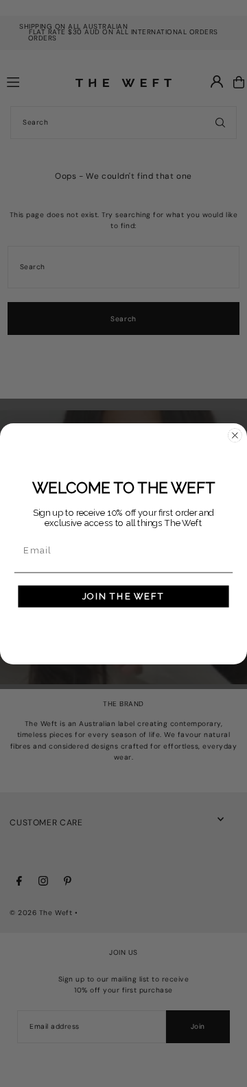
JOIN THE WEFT (123, 595)
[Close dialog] (235, 435)
